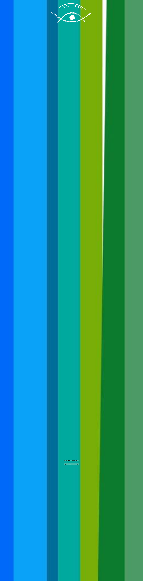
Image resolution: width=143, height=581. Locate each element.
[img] (71, 290)
